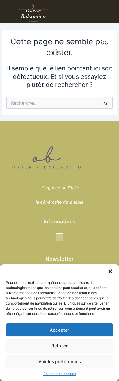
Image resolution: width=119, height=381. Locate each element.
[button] (110, 271)
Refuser (59, 346)
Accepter (59, 330)
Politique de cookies (59, 374)
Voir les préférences (59, 361)
